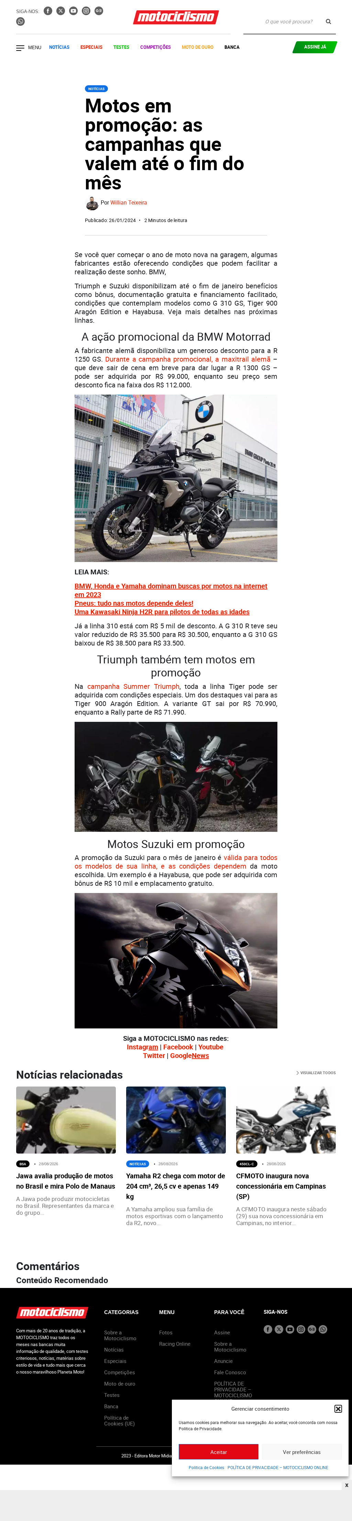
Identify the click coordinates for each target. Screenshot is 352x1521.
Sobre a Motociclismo (120, 1335)
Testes (121, 47)
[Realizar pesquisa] (328, 21)
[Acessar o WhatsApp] (20, 23)
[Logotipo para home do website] (176, 17)
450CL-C (247, 1163)
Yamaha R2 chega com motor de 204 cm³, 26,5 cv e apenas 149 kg (175, 1186)
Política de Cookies (206, 1467)
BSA (23, 1163)
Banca (232, 47)
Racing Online (174, 1343)
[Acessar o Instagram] (87, 13)
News (200, 1055)
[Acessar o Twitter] (61, 13)
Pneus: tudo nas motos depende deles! (134, 603)
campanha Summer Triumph (133, 686)
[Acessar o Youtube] (74, 13)
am (153, 1046)
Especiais (91, 47)
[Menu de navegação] (20, 48)
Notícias (59, 47)
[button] (338, 1408)
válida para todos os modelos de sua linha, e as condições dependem (176, 862)
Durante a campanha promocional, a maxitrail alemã (187, 359)
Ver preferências (302, 1451)
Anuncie (223, 1360)
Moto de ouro (119, 1383)
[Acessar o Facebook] (49, 13)
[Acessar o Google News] (99, 13)
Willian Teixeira (128, 202)
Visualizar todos (317, 1072)
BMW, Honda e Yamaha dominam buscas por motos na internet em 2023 (171, 590)
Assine (222, 1332)
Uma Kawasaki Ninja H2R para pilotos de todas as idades (162, 611)
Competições (155, 47)
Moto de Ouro (197, 47)
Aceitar (218, 1451)
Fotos (166, 1332)
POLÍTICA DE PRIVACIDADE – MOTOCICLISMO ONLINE (278, 1467)
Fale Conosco (230, 1372)
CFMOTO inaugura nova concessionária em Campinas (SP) (281, 1186)
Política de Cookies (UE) (119, 1420)
